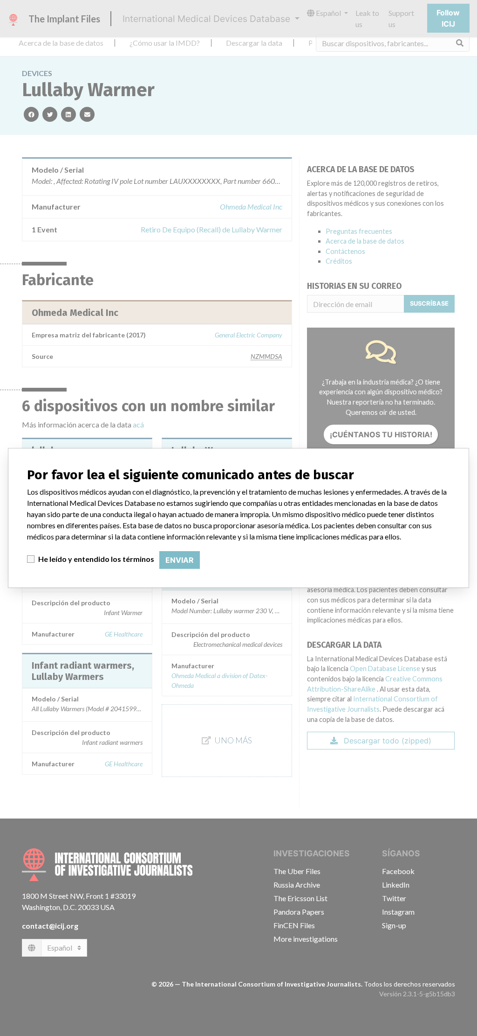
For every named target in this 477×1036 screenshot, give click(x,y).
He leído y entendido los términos (96, 558)
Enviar (179, 560)
